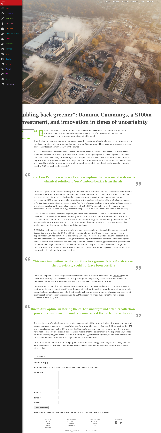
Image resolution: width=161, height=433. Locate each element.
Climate (22, 138)
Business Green (71, 332)
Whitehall (117, 275)
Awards (116, 2)
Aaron (99, 431)
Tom (90, 431)
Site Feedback (71, 425)
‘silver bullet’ (40, 348)
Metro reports (56, 197)
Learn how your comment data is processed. (89, 412)
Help (95, 425)
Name (37, 393)
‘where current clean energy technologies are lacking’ (98, 342)
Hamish (94, 431)
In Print (125, 2)
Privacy (71, 423)
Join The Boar (95, 422)
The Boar (78, 431)
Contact (150, 2)
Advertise (134, 2)
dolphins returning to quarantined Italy (86, 144)
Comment (39, 372)
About (107, 2)
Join (142, 2)
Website (37, 403)
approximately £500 (43, 236)
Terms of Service (71, 422)
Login (95, 423)
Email (37, 398)
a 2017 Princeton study (84, 295)
